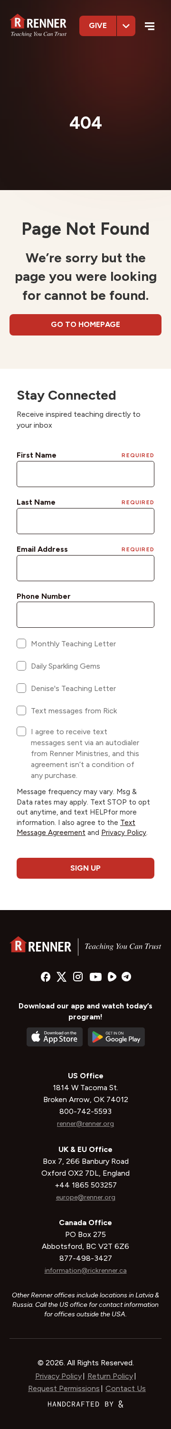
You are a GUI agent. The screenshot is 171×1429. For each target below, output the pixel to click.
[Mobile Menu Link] (150, 27)
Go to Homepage (85, 324)
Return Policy (110, 1376)
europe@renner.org (85, 1197)
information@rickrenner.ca (86, 1270)
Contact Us (125, 1388)
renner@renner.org (85, 1124)
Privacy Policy (58, 1376)
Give (98, 25)
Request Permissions (64, 1388)
